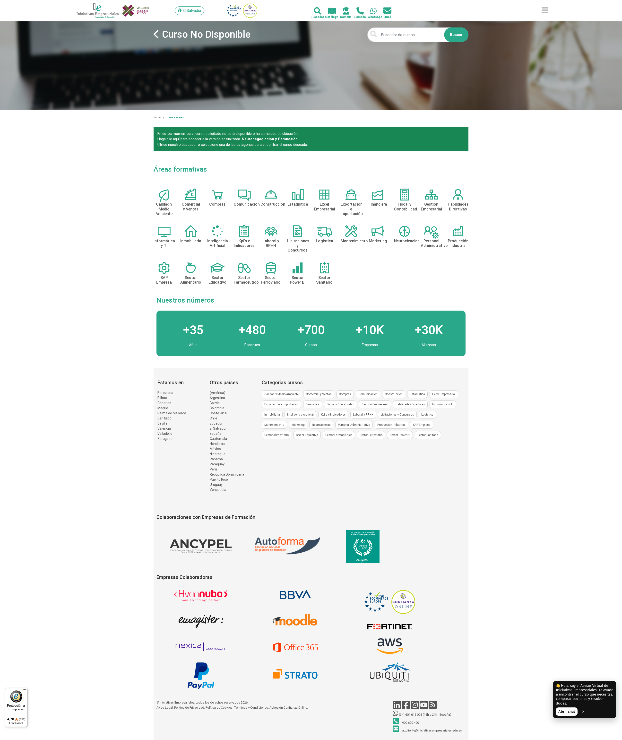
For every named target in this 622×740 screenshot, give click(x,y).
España (215, 433)
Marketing (298, 425)
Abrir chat (566, 711)
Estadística (417, 394)
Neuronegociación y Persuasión (270, 139)
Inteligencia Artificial (300, 414)
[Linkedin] (397, 707)
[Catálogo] (329, 11)
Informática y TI (442, 404)
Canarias (164, 403)
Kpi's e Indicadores (333, 414)
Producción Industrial (391, 425)
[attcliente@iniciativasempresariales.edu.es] (384, 10)
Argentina (217, 398)
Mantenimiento (274, 425)
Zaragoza (165, 439)
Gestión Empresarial (375, 404)
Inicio (157, 117)
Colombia (217, 408)
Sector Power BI (400, 435)
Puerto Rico (219, 479)
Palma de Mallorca (171, 413)
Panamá (216, 459)
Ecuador (216, 423)
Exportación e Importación (281, 404)
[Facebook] (406, 707)
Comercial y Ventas (319, 394)
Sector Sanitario (427, 435)
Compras (345, 394)
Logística (427, 414)
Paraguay (217, 464)
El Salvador (218, 428)
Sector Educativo (307, 435)
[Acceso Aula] (343, 11)
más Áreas (176, 117)
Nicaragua (217, 454)
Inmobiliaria (272, 414)
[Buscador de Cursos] (314, 11)
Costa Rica (218, 413)
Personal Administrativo (354, 425)
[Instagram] (415, 707)
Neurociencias (321, 425)
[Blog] (433, 707)
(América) (217, 393)
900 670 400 (410, 722)
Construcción (394, 394)
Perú (213, 469)
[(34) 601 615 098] (371, 11)
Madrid (162, 408)
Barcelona (165, 393)
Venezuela (218, 490)
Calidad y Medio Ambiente (281, 394)
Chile (213, 418)
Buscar (456, 34)
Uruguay (216, 485)
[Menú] (24, 691)
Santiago (164, 418)
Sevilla (162, 423)
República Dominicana (227, 474)
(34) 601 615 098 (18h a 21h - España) (424, 714)
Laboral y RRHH (363, 414)
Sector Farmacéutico (338, 435)
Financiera (313, 404)
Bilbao (162, 398)
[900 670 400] (357, 11)
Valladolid (164, 433)
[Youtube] (424, 707)
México (215, 449)
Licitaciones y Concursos (397, 414)
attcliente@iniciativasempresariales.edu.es (431, 730)
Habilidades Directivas (410, 404)
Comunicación (368, 394)
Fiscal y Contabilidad (340, 404)
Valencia (164, 428)
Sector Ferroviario (371, 435)
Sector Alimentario (276, 435)
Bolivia (215, 403)
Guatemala (218, 439)
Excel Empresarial (444, 394)
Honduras (217, 444)
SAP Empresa (422, 425)
